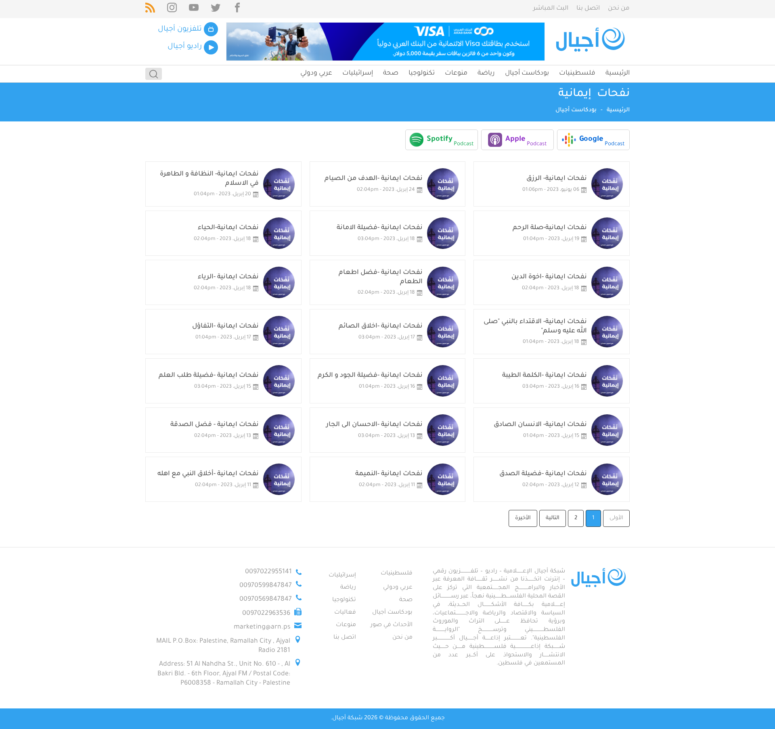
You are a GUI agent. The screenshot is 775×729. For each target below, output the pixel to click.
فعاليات (345, 613)
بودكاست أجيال (527, 73)
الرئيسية (617, 73)
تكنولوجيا (421, 73)
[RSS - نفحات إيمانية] (150, 9)
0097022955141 (268, 572)
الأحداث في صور (392, 625)
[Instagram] (172, 9)
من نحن (619, 8)
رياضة (486, 73)
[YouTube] (194, 9)
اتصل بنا (588, 8)
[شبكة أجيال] (591, 41)
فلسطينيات (577, 73)
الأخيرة (523, 518)
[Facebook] (237, 9)
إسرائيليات (357, 73)
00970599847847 (265, 585)
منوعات (456, 73)
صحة (390, 73)
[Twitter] (215, 9)
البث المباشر (550, 8)
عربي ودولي (316, 73)
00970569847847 (265, 599)
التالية (552, 518)
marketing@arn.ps (262, 627)
